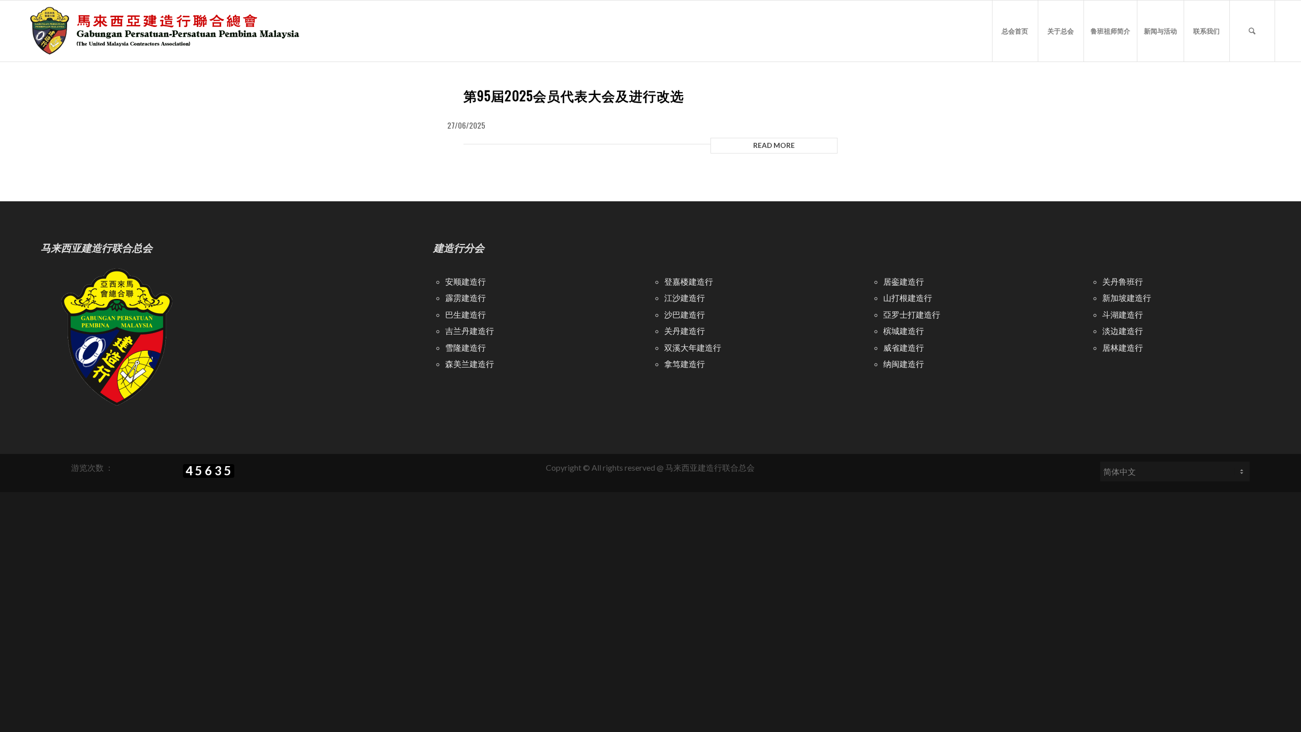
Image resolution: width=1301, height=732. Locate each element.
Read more (774, 145)
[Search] (1252, 31)
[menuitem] (1015, 31)
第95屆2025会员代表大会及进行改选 (573, 95)
